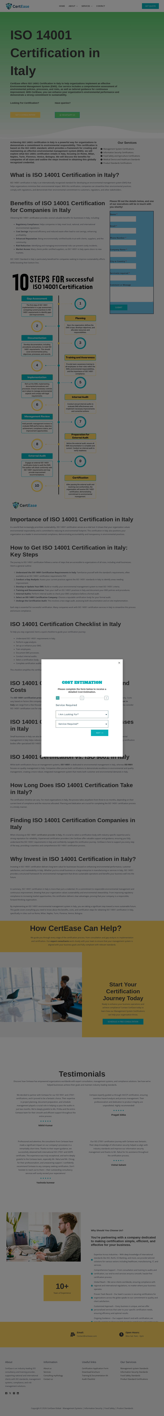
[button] (119, 663)
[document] (82, 708)
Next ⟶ (99, 733)
